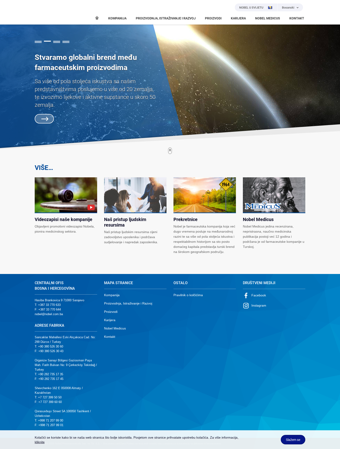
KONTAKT (296, 18)
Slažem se (293, 440)
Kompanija (112, 295)
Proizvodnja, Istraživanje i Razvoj (128, 303)
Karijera (109, 320)
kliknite (40, 442)
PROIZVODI (213, 18)
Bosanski (288, 7)
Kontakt (109, 336)
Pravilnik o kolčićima (188, 295)
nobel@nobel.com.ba (49, 314)
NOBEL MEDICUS (267, 18)
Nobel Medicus (115, 328)
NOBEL (41, 12)
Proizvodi (110, 312)
